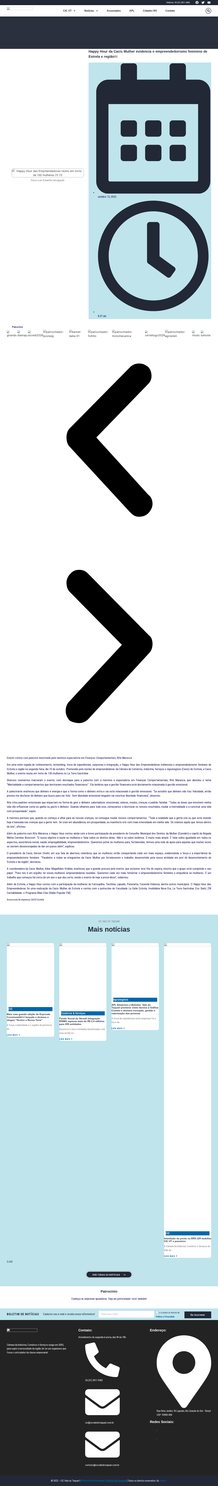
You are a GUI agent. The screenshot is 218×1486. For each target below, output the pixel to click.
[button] (208, 11)
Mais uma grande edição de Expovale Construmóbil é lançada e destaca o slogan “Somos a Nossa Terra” (28, 1017)
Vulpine (163, 1480)
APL (131, 10)
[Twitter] (203, 2)
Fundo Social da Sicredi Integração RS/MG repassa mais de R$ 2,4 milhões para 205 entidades (81, 1021)
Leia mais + (13, 1034)
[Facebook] (197, 2)
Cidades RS (150, 10)
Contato (170, 10)
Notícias (89, 10)
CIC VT (67, 10)
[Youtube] (209, 2)
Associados (114, 10)
